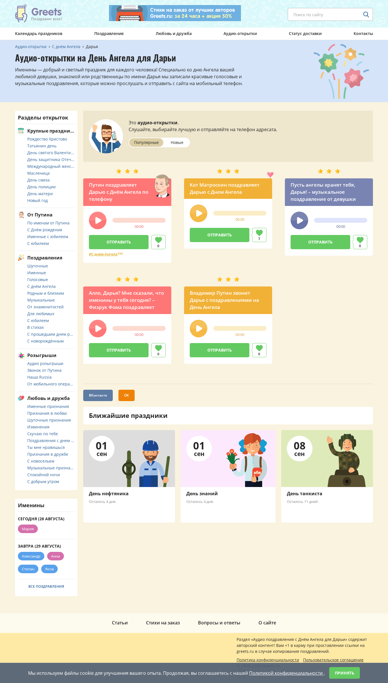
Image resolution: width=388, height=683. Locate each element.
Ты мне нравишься (46, 447)
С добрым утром (43, 481)
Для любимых (40, 313)
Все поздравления (46, 586)
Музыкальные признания (51, 468)
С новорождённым (45, 341)
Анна (55, 556)
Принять (344, 673)
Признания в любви (47, 413)
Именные (36, 272)
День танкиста (304, 493)
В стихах (35, 327)
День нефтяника (109, 493)
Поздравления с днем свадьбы (51, 440)
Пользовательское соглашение (333, 660)
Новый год (37, 200)
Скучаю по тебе (42, 433)
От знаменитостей (45, 306)
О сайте (267, 623)
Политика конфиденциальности (268, 660)
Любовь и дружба (174, 33)
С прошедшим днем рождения (51, 334)
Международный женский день (51, 166)
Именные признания (48, 406)
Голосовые (37, 279)
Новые (177, 142)
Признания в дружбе (47, 454)
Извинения (38, 427)
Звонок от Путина (44, 370)
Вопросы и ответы (219, 623)
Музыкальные (41, 300)
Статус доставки (305, 33)
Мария (28, 528)
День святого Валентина (51, 152)
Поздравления (109, 33)
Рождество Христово (47, 139)
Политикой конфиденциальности (286, 673)
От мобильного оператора (51, 384)
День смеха (38, 180)
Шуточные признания (49, 420)
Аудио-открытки (240, 33)
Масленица (38, 173)
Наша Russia (39, 377)
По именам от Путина (48, 223)
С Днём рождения (44, 229)
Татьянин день (42, 145)
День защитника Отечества (51, 159)
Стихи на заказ (163, 623)
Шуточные (37, 266)
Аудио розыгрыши (45, 363)
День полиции (41, 186)
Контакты (363, 33)
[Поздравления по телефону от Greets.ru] (38, 13)
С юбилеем (38, 243)
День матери (40, 193)
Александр (31, 556)
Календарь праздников (38, 33)
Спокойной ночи (43, 474)
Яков (49, 568)
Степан (28, 568)
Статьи (120, 623)
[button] (98, 220)
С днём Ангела (104, 254)
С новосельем (40, 461)
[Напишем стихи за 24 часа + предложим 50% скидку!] (175, 13)
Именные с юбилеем (47, 236)
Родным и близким (45, 293)
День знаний (202, 493)
